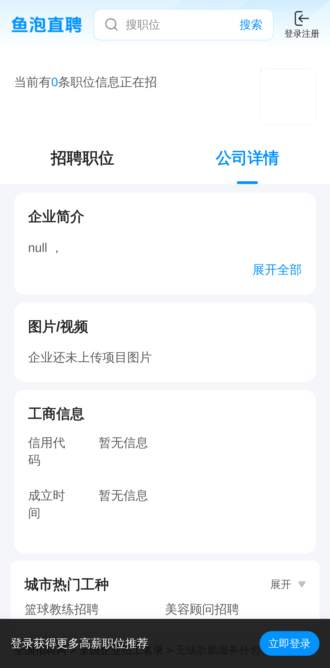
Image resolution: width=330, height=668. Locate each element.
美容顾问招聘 (202, 609)
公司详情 (247, 158)
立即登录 (289, 643)
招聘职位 (82, 158)
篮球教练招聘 (62, 609)
